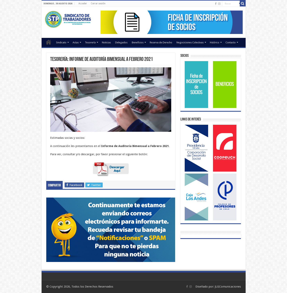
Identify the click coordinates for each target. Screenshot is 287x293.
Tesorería (90, 42)
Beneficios (138, 42)
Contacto (231, 42)
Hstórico (214, 42)
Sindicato (61, 42)
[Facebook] (216, 3)
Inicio (49, 42)
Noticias (106, 42)
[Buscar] (243, 3)
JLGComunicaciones (228, 286)
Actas (76, 42)
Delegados (121, 42)
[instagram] (219, 3)
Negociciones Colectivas (190, 42)
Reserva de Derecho (161, 42)
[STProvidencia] (68, 18)
